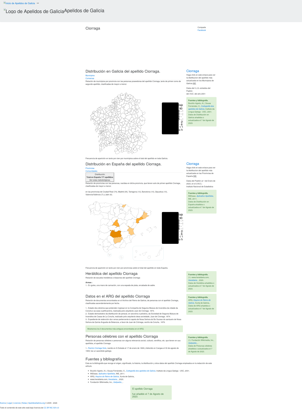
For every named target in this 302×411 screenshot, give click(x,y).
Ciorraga (193, 70)
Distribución (99, 177)
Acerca (3, 403)
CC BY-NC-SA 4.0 (51, 407)
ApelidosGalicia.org (36, 403)
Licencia (17, 403)
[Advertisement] (151, 51)
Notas (24, 403)
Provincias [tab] (90, 168)
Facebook (202, 30)
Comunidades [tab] (91, 171)
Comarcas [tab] (90, 78)
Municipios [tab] (90, 75)
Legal (9, 403)
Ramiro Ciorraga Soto (97, 348)
